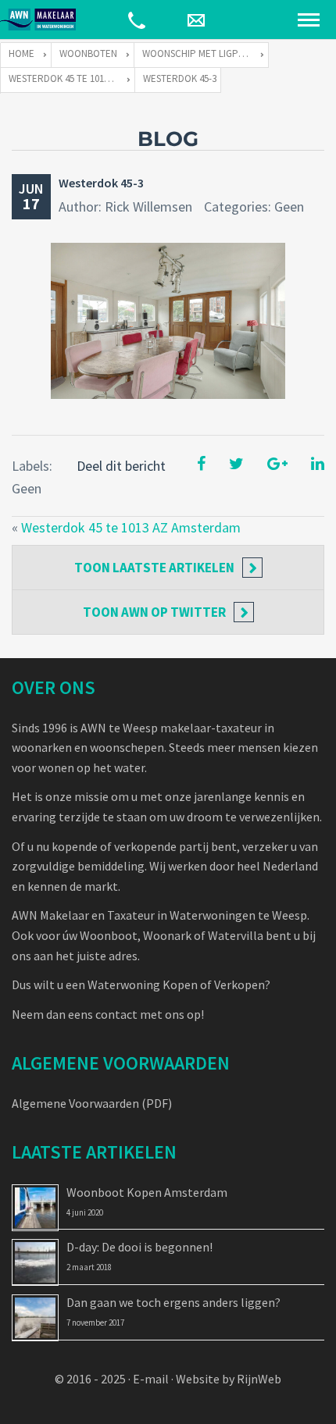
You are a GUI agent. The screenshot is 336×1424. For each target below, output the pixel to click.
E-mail (151, 1379)
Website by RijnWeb (228, 1379)
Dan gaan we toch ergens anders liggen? (173, 1302)
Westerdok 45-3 (101, 182)
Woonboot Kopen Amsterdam (146, 1192)
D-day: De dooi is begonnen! (139, 1247)
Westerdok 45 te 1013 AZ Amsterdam (131, 527)
